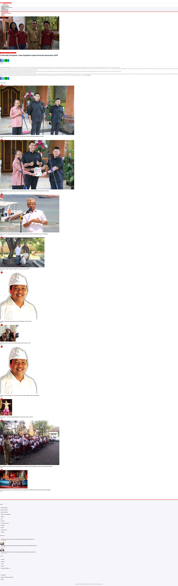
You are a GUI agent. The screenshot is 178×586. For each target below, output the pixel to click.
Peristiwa (3, 18)
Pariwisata (3, 15)
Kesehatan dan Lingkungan (6, 7)
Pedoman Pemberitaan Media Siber (7, 577)
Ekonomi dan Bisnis (4, 11)
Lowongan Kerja (18, 20)
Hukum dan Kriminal (4, 12)
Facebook (2, 559)
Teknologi (3, 19)
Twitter (2, 563)
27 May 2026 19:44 (3, 546)
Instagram (2, 561)
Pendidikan (3, 17)
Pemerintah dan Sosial (5, 16)
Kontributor (12, 20)
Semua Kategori (4, 9)
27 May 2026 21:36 (3, 540)
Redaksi (2, 579)
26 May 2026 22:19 (3, 553)
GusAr (2, 62)
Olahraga (2, 516)
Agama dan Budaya (4, 10)
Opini (2, 14)
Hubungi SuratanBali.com (5, 20)
